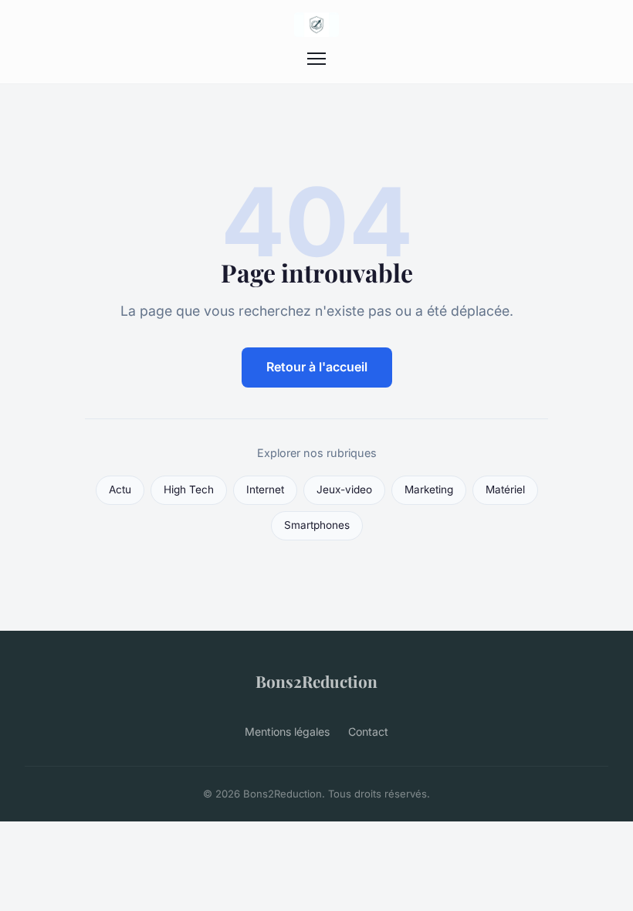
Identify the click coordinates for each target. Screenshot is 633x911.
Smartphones (317, 525)
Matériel (505, 489)
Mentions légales (287, 731)
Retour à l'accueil (316, 366)
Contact (368, 731)
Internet (265, 489)
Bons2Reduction (316, 681)
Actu (120, 489)
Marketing (429, 489)
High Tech (189, 489)
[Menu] (316, 58)
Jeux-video (344, 489)
